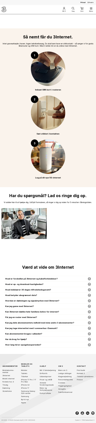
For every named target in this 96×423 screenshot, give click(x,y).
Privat (83, 2)
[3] (4, 9)
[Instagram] (92, 413)
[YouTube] (82, 413)
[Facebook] (77, 413)
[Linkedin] (87, 413)
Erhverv (91, 2)
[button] (48, 279)
